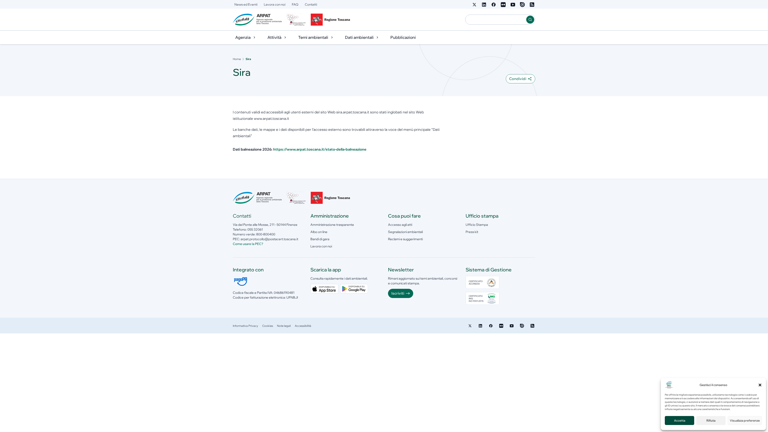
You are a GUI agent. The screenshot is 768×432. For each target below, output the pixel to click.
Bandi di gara (319, 239)
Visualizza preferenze (745, 420)
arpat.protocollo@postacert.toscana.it (269, 239)
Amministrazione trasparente (332, 225)
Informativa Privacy (245, 326)
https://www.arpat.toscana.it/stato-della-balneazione (319, 149)
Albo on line (318, 232)
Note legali (284, 326)
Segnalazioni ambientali (405, 232)
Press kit (472, 232)
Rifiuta (710, 420)
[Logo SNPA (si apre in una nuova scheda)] (296, 20)
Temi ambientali (313, 37)
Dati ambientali (359, 37)
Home (237, 59)
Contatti (311, 4)
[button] (760, 385)
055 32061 (255, 229)
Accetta (679, 420)
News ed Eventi (245, 4)
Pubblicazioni (403, 37)
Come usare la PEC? (248, 244)
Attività (274, 37)
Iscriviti (397, 293)
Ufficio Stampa (477, 225)
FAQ (295, 4)
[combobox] (495, 20)
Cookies (267, 326)
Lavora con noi (274, 4)
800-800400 (265, 234)
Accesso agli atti (400, 225)
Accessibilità (303, 326)
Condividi (517, 78)
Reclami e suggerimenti (405, 239)
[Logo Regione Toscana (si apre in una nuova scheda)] (331, 20)
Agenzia (243, 37)
